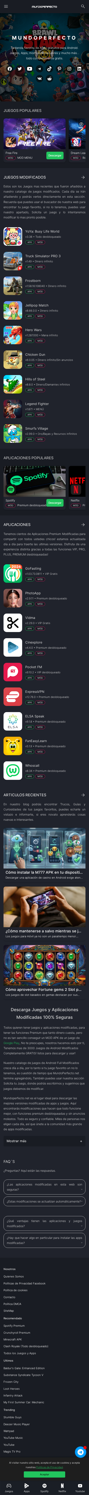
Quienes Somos (14, 1276)
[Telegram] (39, 68)
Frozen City (11, 1381)
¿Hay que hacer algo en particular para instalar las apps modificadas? (44, 1240)
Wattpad (9, 1431)
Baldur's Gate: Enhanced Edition (24, 1368)
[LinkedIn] (79, 68)
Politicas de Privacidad (49, 1467)
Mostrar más (16, 1141)
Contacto (9, 1297)
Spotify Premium (14, 1325)
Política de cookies (16, 1290)
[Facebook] (9, 68)
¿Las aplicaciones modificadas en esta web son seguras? (44, 1187)
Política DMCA (12, 1304)
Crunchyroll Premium (17, 1332)
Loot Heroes (12, 1388)
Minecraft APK (13, 1339)
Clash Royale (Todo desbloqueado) (26, 1346)
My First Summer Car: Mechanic (24, 1402)
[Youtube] (29, 68)
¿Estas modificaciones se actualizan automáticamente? (44, 1201)
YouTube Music (13, 1437)
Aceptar (44, 1474)
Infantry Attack (13, 1395)
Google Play (11, 1043)
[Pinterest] (59, 68)
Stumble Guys (13, 1417)
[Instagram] (69, 68)
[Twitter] (19, 68)
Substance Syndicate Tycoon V (23, 1375)
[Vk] (39, 78)
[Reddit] (49, 78)
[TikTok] (49, 68)
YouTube (9, 1444)
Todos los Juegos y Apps (20, 1353)
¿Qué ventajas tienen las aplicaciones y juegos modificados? (44, 1223)
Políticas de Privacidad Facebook (25, 1283)
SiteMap (9, 1310)
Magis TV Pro (12, 1451)
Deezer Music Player (17, 1424)
